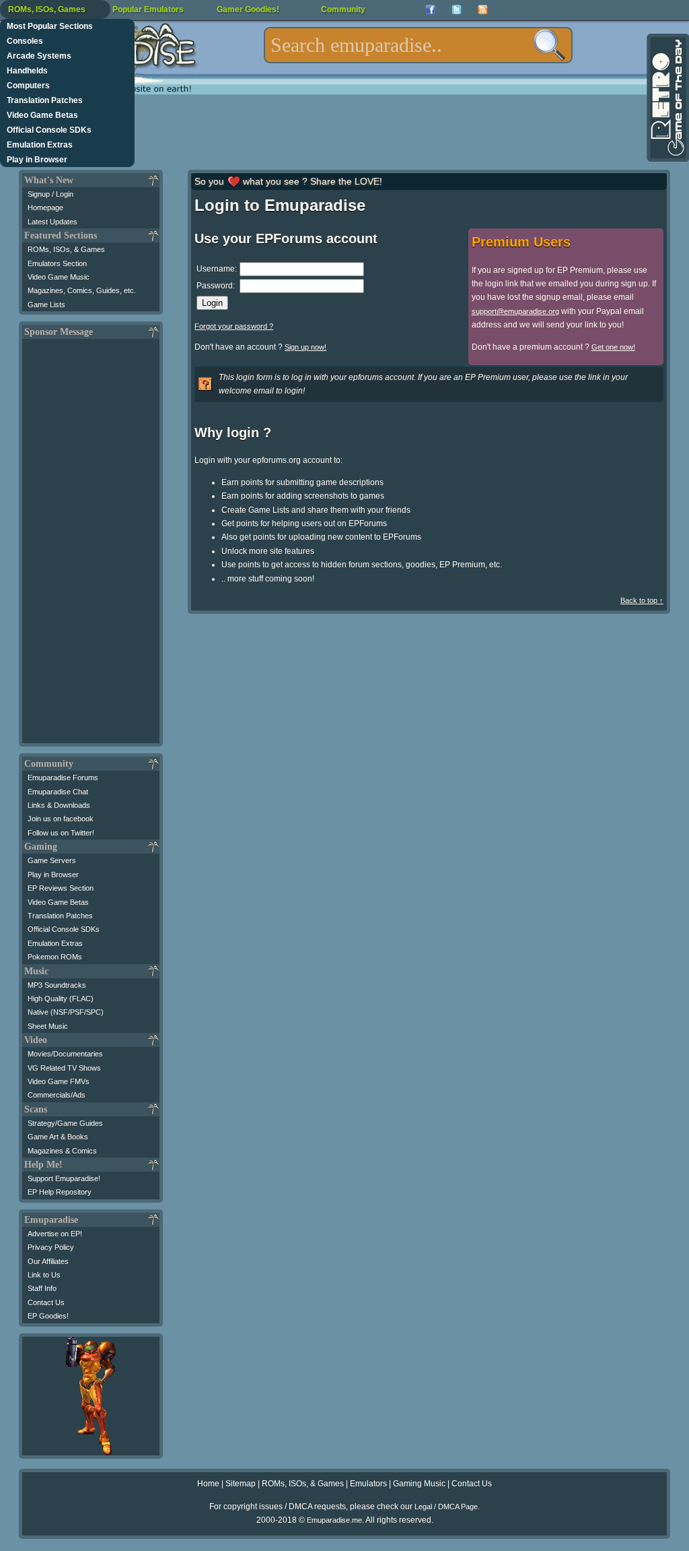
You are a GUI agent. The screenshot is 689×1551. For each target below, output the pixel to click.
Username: (216, 269)
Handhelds (27, 70)
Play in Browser (37, 159)
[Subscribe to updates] (483, 10)
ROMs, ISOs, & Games (66, 249)
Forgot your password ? (233, 326)
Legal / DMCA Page (446, 1506)
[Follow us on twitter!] (456, 10)
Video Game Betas (42, 115)
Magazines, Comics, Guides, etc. (82, 290)
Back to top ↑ (641, 600)
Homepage (45, 207)
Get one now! (613, 347)
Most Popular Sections (50, 26)
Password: (215, 285)
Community (343, 9)
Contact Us (46, 1302)
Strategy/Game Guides (65, 1123)
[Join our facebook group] (430, 10)
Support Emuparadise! (64, 1178)
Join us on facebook (61, 819)
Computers (28, 85)
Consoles (25, 41)
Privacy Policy (51, 1247)
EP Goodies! (48, 1316)
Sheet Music (48, 1026)
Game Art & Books (58, 1137)
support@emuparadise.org (515, 311)
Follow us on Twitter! (61, 833)
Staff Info (42, 1288)
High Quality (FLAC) (61, 998)
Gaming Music (419, 1483)
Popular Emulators (148, 9)
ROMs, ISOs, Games (46, 9)
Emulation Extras (40, 145)
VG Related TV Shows (64, 1068)
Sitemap (240, 1483)
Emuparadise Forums (63, 777)
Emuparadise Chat (58, 792)
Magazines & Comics (62, 1151)
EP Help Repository (60, 1192)
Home (208, 1483)
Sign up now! (305, 347)
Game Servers (52, 860)
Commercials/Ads (56, 1095)
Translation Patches (45, 100)
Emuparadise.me (334, 1520)
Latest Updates (52, 222)
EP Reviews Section (61, 888)
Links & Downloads (59, 805)
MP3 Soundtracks (57, 985)
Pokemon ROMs (55, 957)
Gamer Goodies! (248, 9)
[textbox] (418, 45)
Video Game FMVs (58, 1081)
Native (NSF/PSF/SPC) (66, 1012)
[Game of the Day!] (667, 97)
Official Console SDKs (49, 130)
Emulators (368, 1483)
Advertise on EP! (55, 1234)
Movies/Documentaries (65, 1054)
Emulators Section (57, 263)
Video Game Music (58, 277)
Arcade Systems (39, 56)
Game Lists (46, 304)
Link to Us (44, 1275)
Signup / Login (50, 194)
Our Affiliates (48, 1261)
